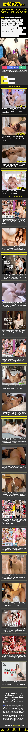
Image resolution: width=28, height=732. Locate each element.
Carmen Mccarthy (5, 36)
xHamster (13, 29)
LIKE (5, 67)
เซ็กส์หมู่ (11, 19)
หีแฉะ (21, 19)
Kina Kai (19, 32)
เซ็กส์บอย (6, 80)
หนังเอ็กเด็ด (4, 23)
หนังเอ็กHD (4, 25)
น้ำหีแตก (20, 27)
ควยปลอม (4, 29)
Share (10, 67)
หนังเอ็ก (9, 25)
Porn (10, 710)
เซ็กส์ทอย (17, 19)
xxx (8, 29)
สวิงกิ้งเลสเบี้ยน (5, 27)
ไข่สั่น (6, 17)
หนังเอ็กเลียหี (19, 21)
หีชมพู (9, 21)
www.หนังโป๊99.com (16, 725)
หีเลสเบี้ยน (4, 21)
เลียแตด (14, 17)
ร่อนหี (16, 27)
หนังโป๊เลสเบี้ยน (11, 78)
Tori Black (8, 32)
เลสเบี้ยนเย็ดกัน (5, 19)
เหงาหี (10, 17)
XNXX (3, 32)
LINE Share (22, 67)
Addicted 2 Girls (14, 36)
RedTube (14, 32)
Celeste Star (22, 34)
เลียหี (19, 17)
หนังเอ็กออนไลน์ (11, 23)
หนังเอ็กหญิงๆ (19, 23)
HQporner (11, 34)
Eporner (16, 34)
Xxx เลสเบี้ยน (19, 29)
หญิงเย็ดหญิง (15, 25)
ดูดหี (24, 27)
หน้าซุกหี (13, 21)
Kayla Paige (4, 34)
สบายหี (11, 27)
